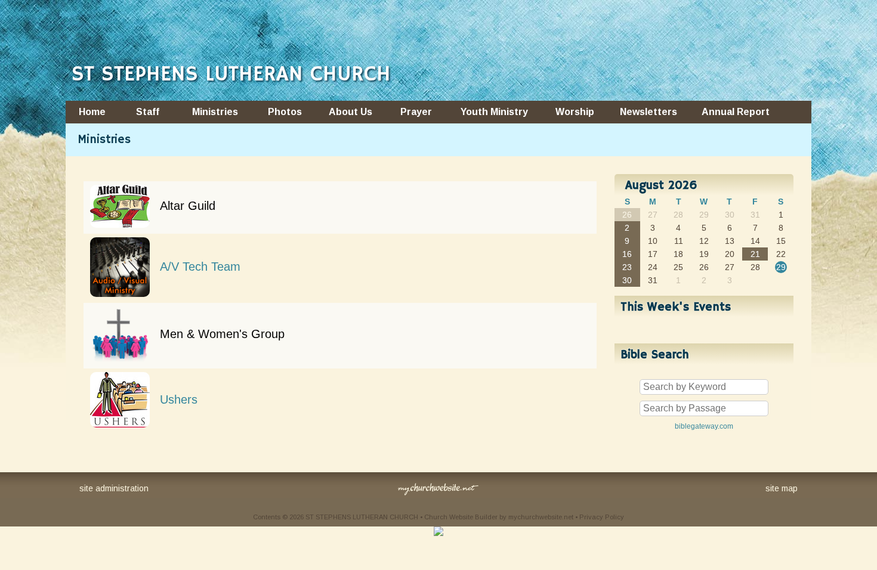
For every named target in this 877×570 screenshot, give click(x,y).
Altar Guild (187, 205)
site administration (114, 488)
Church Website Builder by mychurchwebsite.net (498, 517)
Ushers (178, 399)
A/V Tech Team (200, 266)
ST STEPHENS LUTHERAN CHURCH (231, 74)
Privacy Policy (601, 517)
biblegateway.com (704, 426)
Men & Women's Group (222, 333)
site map (781, 488)
